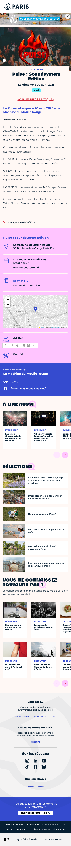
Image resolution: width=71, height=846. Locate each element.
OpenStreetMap (55, 327)
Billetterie (19, 280)
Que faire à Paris (27, 839)
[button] (35, 309)
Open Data (21, 829)
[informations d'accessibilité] (20, 345)
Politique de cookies (40, 829)
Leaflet (42, 327)
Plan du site (59, 829)
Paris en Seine (53, 839)
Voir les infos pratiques (36, 99)
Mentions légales (14, 824)
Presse (9, 829)
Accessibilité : (46, 824)
